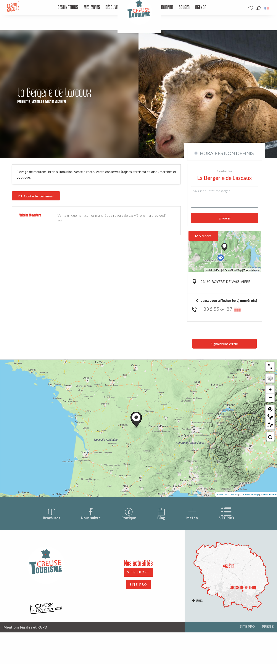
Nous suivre (91, 518)
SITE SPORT (138, 572)
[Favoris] (251, 8)
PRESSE (268, 626)
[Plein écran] (270, 366)
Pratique (128, 518)
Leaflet (219, 494)
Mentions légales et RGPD (25, 627)
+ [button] (270, 389)
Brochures (51, 518)
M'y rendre (203, 236)
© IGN (234, 494)
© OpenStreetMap (249, 494)
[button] (258, 8)
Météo (192, 518)
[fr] (267, 8)
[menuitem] (68, 7)
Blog (161, 518)
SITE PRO (226, 518)
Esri (227, 494)
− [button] (270, 398)
